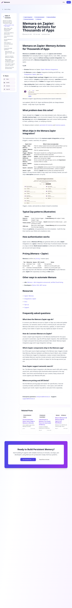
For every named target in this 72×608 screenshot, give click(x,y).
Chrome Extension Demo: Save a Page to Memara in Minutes (29, 421)
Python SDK (35, 285)
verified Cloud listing (57, 282)
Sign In (68, 2)
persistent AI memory (46, 125)
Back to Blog (7, 9)
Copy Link (8, 89)
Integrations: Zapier (30, 74)
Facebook (8, 86)
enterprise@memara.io (43, 396)
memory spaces (60, 125)
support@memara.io (29, 399)
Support (26, 307)
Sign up (26, 304)
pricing (38, 258)
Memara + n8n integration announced (38, 282)
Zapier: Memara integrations (49, 69)
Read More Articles (44, 459)
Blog (64, 2)
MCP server (43, 285)
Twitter (7, 79)
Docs (41, 74)
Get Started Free (27, 459)
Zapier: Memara (29, 296)
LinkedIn (7, 82)
